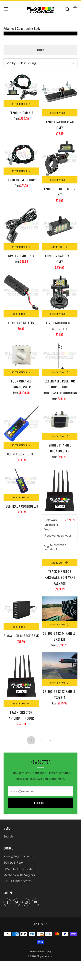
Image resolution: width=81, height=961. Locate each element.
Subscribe (39, 803)
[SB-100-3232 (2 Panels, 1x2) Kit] (60, 665)
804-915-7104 (14, 862)
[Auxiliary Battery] (21, 293)
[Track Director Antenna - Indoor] (21, 676)
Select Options (19, 103)
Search (8, 836)
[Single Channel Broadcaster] (60, 419)
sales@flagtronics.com (19, 856)
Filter (40, 50)
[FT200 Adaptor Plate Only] (60, 91)
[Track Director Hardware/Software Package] (60, 491)
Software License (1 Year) (51, 524)
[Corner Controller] (21, 424)
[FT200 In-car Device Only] (60, 226)
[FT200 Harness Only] (21, 154)
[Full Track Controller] (21, 480)
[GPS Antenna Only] (21, 226)
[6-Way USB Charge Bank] (21, 609)
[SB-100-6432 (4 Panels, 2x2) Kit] (60, 608)
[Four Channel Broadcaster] (21, 355)
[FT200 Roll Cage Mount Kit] (60, 158)
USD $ (38, 924)
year (68, 535)
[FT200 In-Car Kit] (21, 87)
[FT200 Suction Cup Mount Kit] (60, 293)
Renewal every (54, 535)
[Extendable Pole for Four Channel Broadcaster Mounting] (60, 355)
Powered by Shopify (40, 951)
